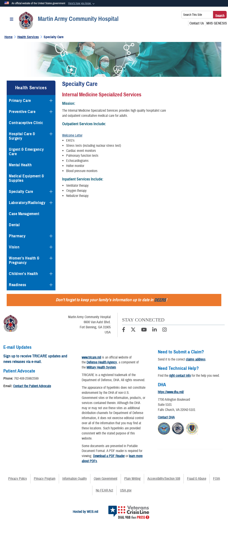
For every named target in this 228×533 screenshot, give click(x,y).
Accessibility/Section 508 (163, 478)
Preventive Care (22, 111)
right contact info (180, 375)
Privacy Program (44, 478)
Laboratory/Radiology (27, 202)
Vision (14, 247)
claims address (196, 359)
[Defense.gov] (164, 428)
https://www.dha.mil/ (171, 392)
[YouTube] (144, 330)
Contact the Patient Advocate (32, 386)
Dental (14, 224)
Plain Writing (132, 478)
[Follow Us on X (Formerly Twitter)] (133, 330)
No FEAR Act (104, 490)
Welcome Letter (72, 135)
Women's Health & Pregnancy (24, 260)
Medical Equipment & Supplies (26, 178)
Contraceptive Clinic (26, 122)
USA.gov (126, 490)
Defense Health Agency (102, 362)
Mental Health (20, 164)
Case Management (24, 213)
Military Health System (101, 367)
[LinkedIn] (154, 330)
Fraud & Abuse (196, 478)
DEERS (160, 299)
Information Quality (74, 478)
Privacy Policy (17, 478)
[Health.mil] (178, 428)
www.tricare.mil (91, 357)
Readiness (17, 284)
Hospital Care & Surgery (22, 136)
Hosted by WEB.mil (85, 511)
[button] (82, 3)
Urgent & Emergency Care (26, 151)
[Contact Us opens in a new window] (196, 23)
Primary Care (20, 100)
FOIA (216, 478)
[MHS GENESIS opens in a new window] (216, 23)
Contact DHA (166, 417)
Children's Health (23, 273)
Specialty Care (21, 191)
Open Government (105, 478)
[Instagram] (164, 330)
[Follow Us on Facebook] (123, 330)
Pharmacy (17, 236)
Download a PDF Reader (109, 456)
